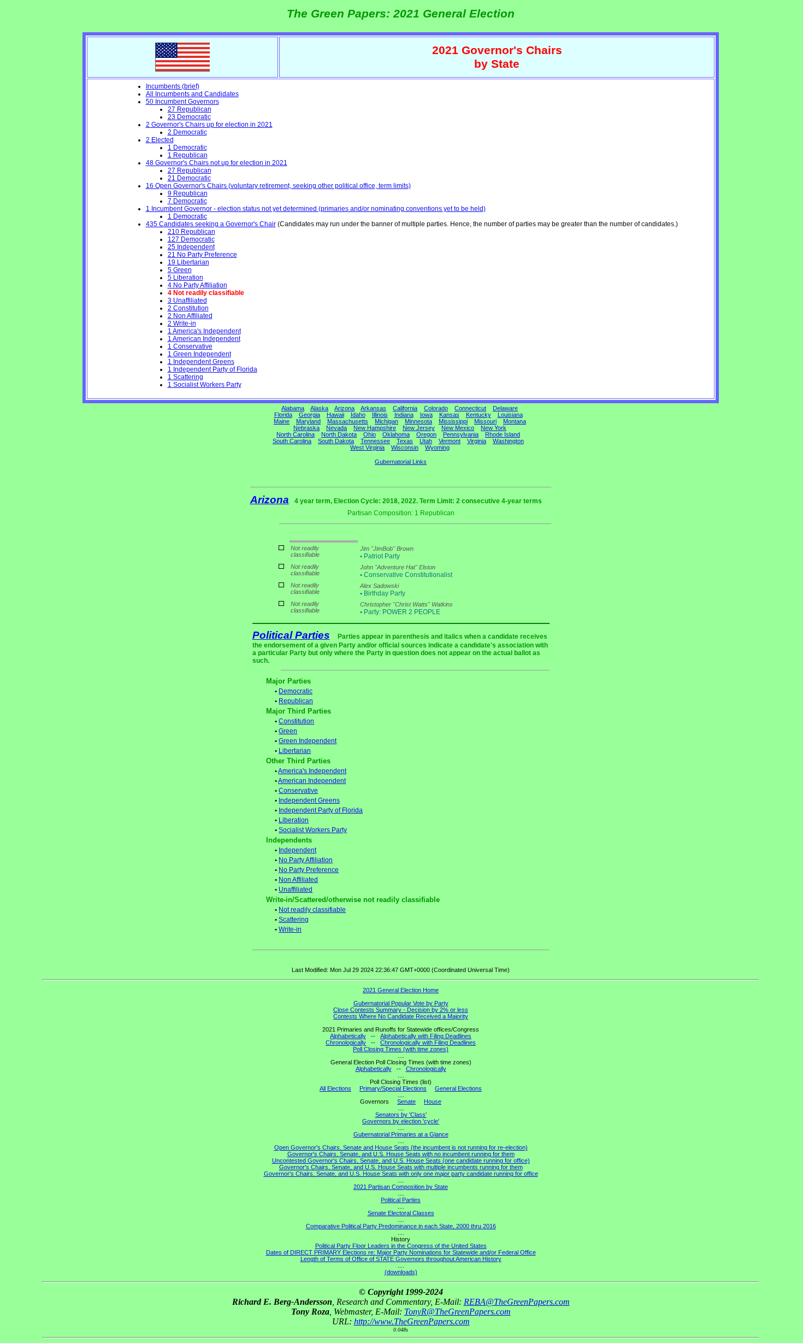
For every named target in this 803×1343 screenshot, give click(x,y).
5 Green (180, 270)
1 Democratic (187, 147)
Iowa (426, 414)
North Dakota (339, 434)
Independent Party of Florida (321, 810)
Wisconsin (404, 447)
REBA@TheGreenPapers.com (517, 1301)
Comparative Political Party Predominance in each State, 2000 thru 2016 (401, 1226)
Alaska (319, 408)
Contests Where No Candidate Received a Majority (400, 1016)
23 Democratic (189, 117)
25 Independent (191, 247)
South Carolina (292, 441)
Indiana (404, 414)
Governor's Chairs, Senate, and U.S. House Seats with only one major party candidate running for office (401, 1173)
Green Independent (307, 741)
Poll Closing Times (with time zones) (400, 1049)
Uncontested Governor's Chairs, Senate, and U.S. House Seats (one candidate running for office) (401, 1160)
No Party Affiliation (306, 860)
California (405, 408)
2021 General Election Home (401, 990)
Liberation (294, 820)
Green (288, 731)
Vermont (449, 441)
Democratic (295, 691)
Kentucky (478, 414)
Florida (283, 414)
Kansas (449, 414)
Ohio (369, 434)
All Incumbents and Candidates (192, 94)
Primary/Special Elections (393, 1088)
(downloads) (401, 1272)
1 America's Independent (204, 331)
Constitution (296, 721)
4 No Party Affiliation (197, 285)
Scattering (294, 919)
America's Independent (312, 771)
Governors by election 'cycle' (400, 1121)
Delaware (505, 408)
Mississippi (453, 421)
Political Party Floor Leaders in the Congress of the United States (401, 1245)
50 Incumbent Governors (182, 101)
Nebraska (306, 428)
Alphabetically (348, 1036)
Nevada (336, 428)
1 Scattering (185, 377)
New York (493, 428)
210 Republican (191, 231)
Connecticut (470, 408)
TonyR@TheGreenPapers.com (457, 1311)
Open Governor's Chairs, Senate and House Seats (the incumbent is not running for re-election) (401, 1147)
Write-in (290, 929)
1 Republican (188, 155)
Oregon (426, 434)
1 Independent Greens (201, 362)
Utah (426, 441)
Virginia (476, 441)
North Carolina (295, 434)
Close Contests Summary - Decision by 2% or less (400, 1009)
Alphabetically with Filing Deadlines (425, 1036)
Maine (282, 421)
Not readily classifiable (312, 910)
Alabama (292, 408)
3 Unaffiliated (187, 300)
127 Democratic (191, 239)
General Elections (458, 1088)
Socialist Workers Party (313, 830)
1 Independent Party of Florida (212, 369)
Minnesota (418, 421)
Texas (405, 441)
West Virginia (367, 447)
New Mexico (457, 428)
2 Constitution (188, 308)
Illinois (380, 414)
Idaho (358, 414)
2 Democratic (187, 132)
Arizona (344, 408)
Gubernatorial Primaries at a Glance (400, 1134)
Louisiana (510, 414)
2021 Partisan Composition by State (400, 1186)
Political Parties (291, 635)
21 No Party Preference (202, 254)
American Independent (312, 781)
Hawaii (335, 414)
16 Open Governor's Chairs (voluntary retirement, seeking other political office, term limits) (278, 186)
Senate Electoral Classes (401, 1213)
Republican (296, 701)
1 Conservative (190, 346)
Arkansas (373, 408)
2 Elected (160, 140)
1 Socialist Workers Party (204, 384)
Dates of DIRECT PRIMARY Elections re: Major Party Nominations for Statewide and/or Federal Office (401, 1252)
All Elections (335, 1088)
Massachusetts (347, 421)
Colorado (436, 408)
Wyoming (437, 447)
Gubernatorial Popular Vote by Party (400, 1003)
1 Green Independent (199, 354)
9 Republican (188, 193)
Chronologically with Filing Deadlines (428, 1042)
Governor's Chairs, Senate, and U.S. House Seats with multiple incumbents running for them (401, 1167)
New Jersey (419, 428)
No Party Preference (309, 870)
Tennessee (375, 441)
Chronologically (346, 1042)
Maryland (308, 421)
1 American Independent (204, 339)
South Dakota (336, 441)
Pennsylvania (461, 434)
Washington (508, 441)
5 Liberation (185, 277)
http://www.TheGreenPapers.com (412, 1321)
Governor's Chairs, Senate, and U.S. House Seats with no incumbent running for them (401, 1154)
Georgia (309, 414)
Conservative (298, 790)
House (432, 1101)
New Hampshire (374, 428)
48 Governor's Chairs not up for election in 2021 (216, 163)
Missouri (485, 421)
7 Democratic (187, 201)
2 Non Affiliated (190, 316)
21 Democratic (189, 178)
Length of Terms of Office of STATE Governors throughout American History (400, 1259)
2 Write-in (182, 323)
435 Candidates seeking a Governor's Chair (211, 224)
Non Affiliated (298, 879)
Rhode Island (502, 434)
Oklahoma (396, 434)
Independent (297, 850)
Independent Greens (309, 800)
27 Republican (189, 109)
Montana (514, 421)
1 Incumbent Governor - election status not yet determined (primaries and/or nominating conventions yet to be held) (316, 209)
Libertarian (295, 751)
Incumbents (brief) (172, 86)
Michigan (386, 421)
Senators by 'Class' (401, 1114)
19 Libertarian (188, 262)
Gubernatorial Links (401, 461)
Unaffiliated (295, 889)
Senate (406, 1101)
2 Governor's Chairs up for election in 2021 (209, 124)
